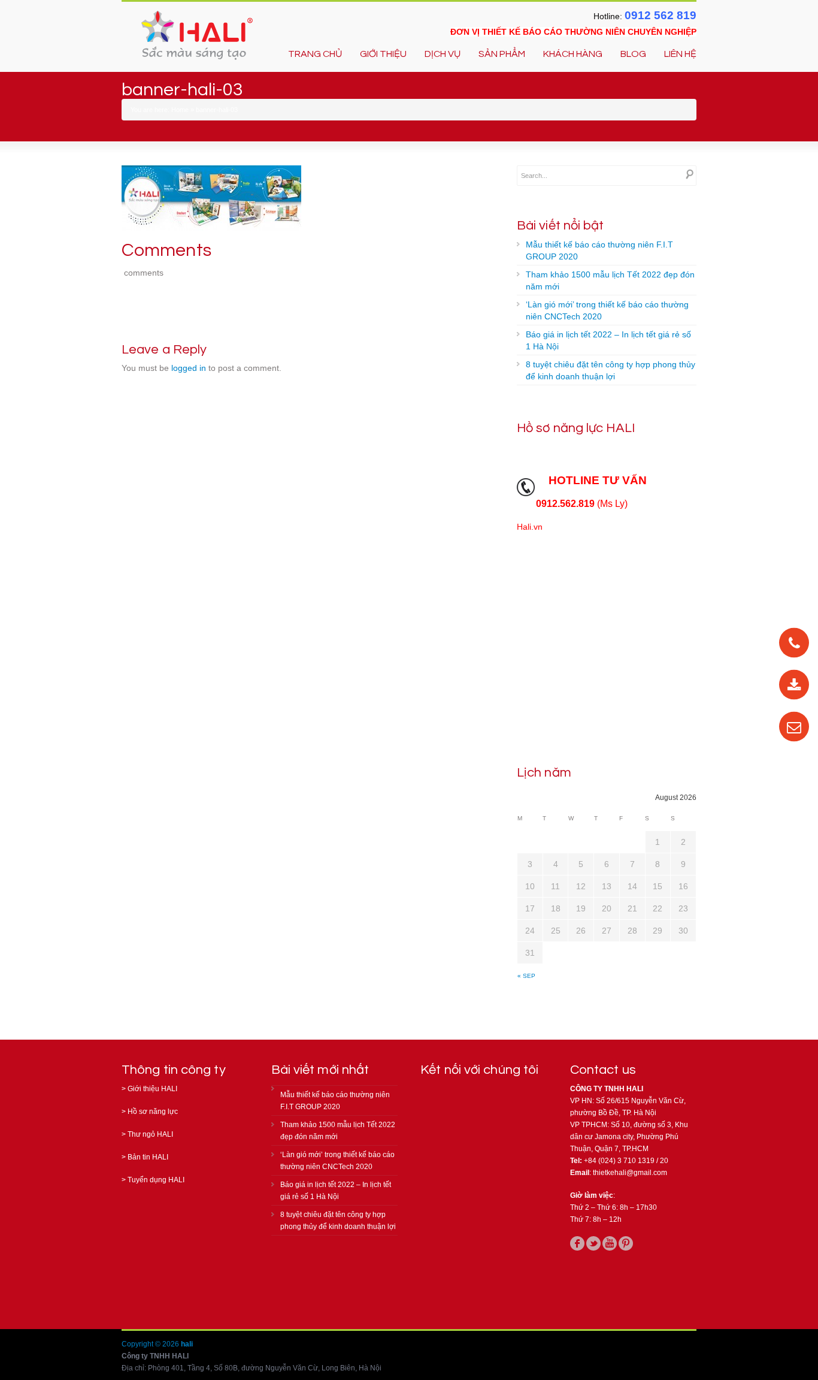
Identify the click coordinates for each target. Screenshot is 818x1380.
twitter (593, 1243)
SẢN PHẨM (501, 54)
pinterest (626, 1243)
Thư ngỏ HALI (150, 1134)
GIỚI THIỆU (383, 54)
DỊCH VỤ (442, 54)
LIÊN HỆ (680, 54)
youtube (609, 1243)
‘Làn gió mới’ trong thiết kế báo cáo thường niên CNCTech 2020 (607, 310)
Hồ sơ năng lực (153, 1111)
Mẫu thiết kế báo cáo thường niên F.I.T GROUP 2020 (599, 250)
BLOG (633, 54)
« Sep (526, 976)
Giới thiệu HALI (152, 1089)
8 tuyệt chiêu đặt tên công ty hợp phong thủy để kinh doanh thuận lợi (610, 370)
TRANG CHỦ (315, 54)
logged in (188, 368)
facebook (577, 1243)
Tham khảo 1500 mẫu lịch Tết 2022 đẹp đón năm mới (610, 280)
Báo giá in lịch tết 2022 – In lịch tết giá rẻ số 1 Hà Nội (608, 340)
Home (180, 109)
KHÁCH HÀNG (572, 54)
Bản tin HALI (148, 1157)
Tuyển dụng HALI (156, 1180)
